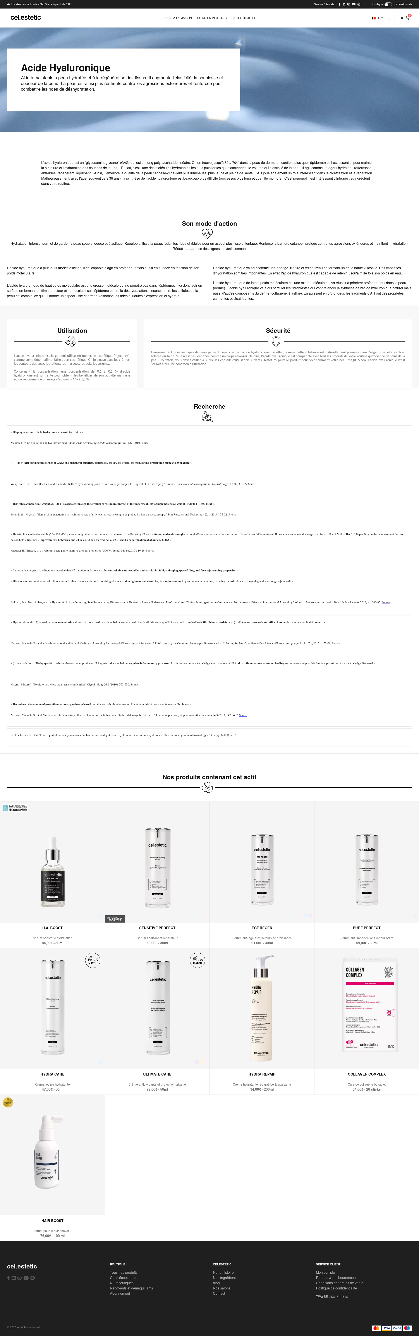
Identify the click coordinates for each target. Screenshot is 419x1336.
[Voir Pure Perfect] (356, 913)
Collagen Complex (367, 1074)
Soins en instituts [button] (212, 18)
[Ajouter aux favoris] (63, 913)
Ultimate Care (157, 1074)
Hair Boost (52, 1220)
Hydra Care (53, 1074)
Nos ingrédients (225, 1277)
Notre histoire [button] (244, 18)
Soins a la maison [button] (177, 18)
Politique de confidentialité (336, 1288)
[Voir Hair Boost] (42, 1206)
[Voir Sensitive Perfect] (152, 913)
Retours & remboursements (337, 1277)
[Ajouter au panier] (52, 913)
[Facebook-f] (8, 1277)
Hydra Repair (262, 1074)
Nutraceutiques (122, 1282)
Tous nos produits (123, 1272)
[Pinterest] (32, 1277)
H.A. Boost (52, 927)
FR (378, 18)
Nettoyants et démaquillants (131, 1288)
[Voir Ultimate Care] (146, 1059)
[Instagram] (19, 1277)
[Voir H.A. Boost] (42, 913)
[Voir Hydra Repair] (251, 1059)
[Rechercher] (388, 18)
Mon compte (325, 1272)
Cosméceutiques (123, 1277)
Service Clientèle (324, 4)
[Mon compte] (402, 18)
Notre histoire (223, 1272)
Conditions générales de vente (339, 1282)
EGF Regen (262, 927)
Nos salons (221, 1288)
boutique (378, 4)
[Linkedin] (14, 1277)
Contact (219, 1293)
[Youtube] (26, 1277)
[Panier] (407, 18)
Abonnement (120, 1293)
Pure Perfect (367, 927)
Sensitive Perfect (157, 927)
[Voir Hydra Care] (42, 1059)
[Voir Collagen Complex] (356, 1059)
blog (216, 1282)
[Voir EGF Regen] (251, 913)
